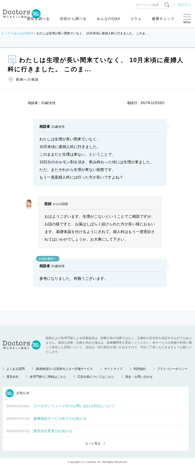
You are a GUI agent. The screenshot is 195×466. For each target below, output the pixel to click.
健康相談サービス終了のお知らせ (60, 418)
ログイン (184, 5)
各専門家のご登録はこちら (48, 376)
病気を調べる (38, 19)
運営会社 (12, 376)
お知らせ (22, 393)
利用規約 (140, 369)
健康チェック (163, 19)
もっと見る (93, 443)
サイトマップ (113, 369)
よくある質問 (15, 369)
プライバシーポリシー (172, 369)
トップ (5, 33)
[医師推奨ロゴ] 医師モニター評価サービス (64, 369)
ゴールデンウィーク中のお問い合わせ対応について (74, 406)
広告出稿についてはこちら (95, 376)
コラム (136, 19)
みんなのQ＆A (23, 33)
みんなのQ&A (108, 19)
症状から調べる (73, 19)
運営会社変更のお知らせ (52, 431)
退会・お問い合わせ (139, 376)
